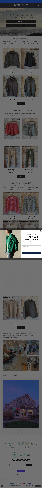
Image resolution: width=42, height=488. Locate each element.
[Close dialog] (41, 231)
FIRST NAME (24, 244)
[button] (2, 486)
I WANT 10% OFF (31, 253)
